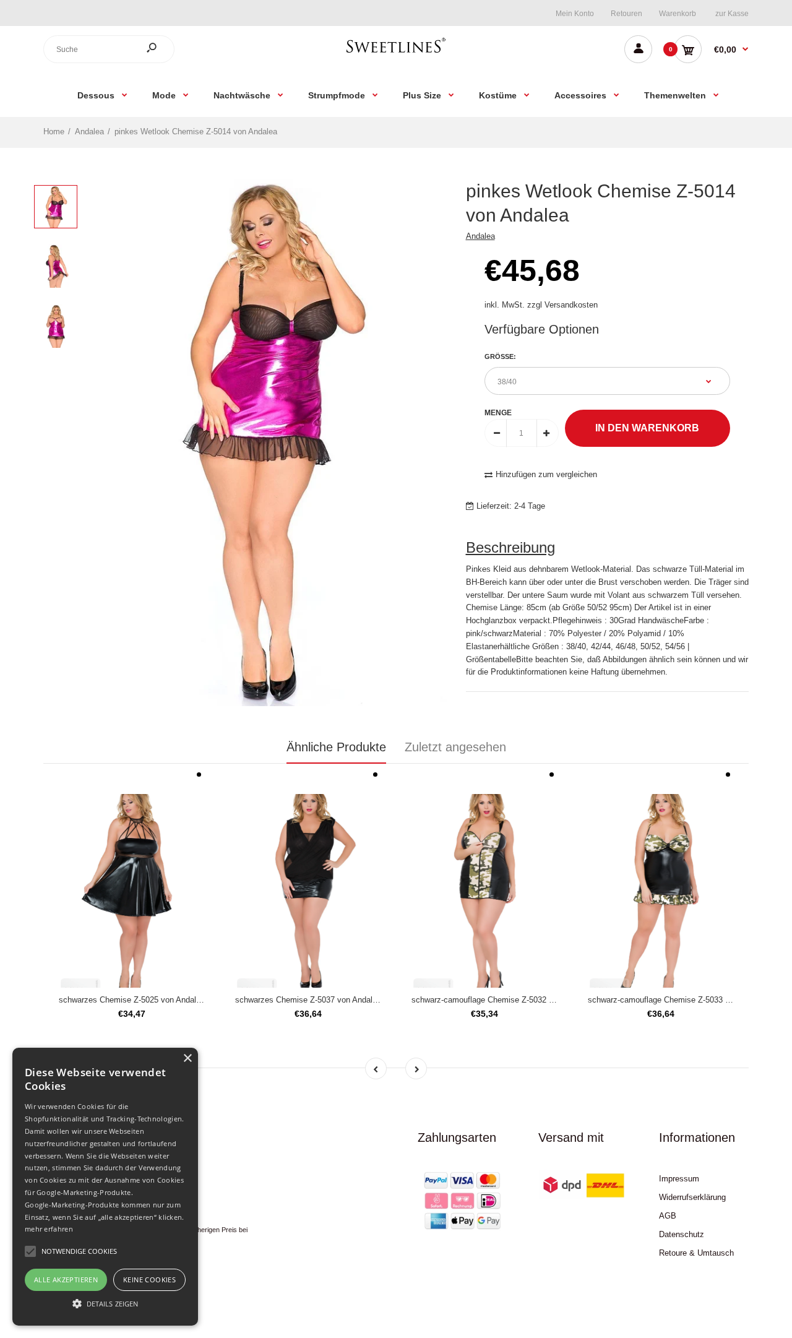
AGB (667, 1215)
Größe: (500, 356)
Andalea (480, 236)
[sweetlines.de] (396, 52)
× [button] (187, 1058)
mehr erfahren (49, 1228)
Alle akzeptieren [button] (66, 1279)
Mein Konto (575, 13)
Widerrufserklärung (692, 1197)
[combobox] (108, 49)
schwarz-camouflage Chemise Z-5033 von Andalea (678, 999)
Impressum (679, 1178)
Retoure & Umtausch (696, 1253)
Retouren (626, 13)
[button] (105, 1303)
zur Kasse (732, 13)
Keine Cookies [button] (149, 1279)
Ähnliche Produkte (336, 747)
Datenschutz (681, 1234)
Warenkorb (677, 13)
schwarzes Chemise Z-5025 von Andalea (132, 999)
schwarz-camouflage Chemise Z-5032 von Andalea (502, 999)
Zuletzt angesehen (455, 747)
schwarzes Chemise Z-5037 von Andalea (308, 999)
